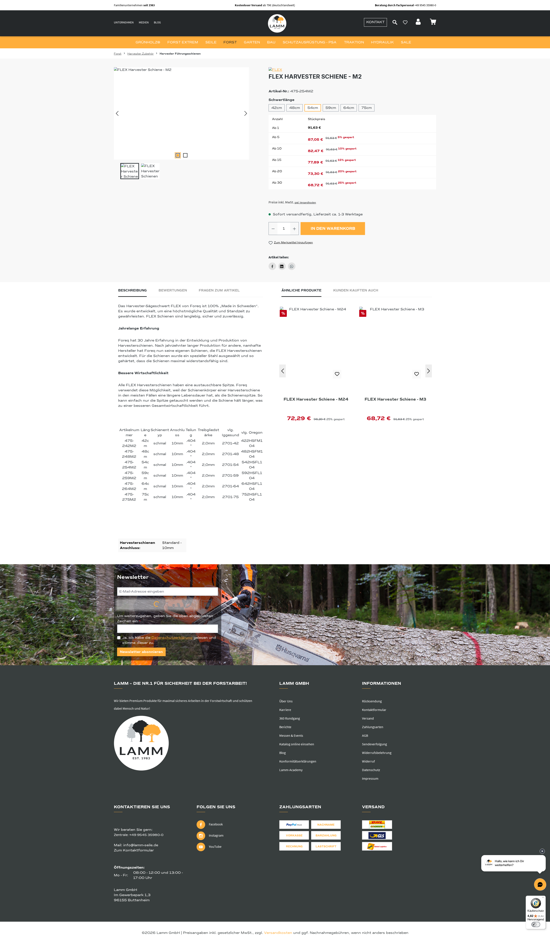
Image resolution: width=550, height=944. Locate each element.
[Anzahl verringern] (273, 228)
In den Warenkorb (333, 228)
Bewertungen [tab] (173, 290)
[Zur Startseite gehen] (277, 23)
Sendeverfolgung (374, 744)
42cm (276, 108)
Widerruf (368, 761)
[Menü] (543, 898)
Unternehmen (124, 22)
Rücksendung (372, 701)
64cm (348, 108)
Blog (157, 22)
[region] (182, 123)
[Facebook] (272, 266)
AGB (365, 735)
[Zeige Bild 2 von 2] (185, 155)
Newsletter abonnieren (141, 652)
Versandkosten (278, 933)
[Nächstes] (246, 113)
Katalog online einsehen (296, 744)
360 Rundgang (289, 718)
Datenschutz (371, 770)
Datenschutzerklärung (171, 638)
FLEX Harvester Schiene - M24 (316, 399)
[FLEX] (352, 69)
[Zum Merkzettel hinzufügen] (337, 374)
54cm (312, 108)
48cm (294, 108)
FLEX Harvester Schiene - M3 (395, 399)
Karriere (285, 710)
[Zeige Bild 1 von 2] (178, 155)
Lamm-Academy (290, 770)
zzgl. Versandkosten (305, 202)
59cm (330, 108)
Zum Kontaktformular (134, 850)
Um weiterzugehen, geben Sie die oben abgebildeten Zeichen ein (165, 618)
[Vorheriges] (117, 113)
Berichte (285, 727)
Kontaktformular (374, 710)
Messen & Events (291, 735)
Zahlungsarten (372, 727)
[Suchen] (395, 22)
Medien (144, 22)
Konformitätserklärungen (297, 761)
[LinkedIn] (282, 266)
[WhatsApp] (291, 266)
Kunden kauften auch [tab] (355, 290)
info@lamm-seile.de (140, 845)
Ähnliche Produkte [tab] (301, 290)
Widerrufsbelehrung (376, 752)
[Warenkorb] (433, 23)
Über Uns (286, 701)
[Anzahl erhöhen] (294, 228)
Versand (368, 718)
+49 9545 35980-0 (146, 835)
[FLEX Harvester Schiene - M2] (181, 113)
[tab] (132, 291)
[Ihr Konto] (419, 23)
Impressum (370, 778)
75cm (366, 108)
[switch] (536, 924)
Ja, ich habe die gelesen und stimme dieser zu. (169, 640)
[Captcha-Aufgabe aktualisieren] (206, 604)
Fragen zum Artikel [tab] (219, 290)
